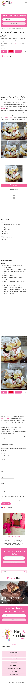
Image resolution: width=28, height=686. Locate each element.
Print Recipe (15, 185)
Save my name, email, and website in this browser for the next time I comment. (13, 492)
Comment (3, 459)
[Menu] (26, 3)
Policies (23, 682)
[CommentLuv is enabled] (8, 508)
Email (2, 477)
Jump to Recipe (7, 56)
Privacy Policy (16, 499)
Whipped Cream (7, 117)
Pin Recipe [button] (15, 189)
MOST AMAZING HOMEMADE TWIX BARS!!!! (13, 599)
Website (2, 483)
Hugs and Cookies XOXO (6, 3)
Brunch (14, 655)
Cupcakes (14, 674)
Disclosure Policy (17, 43)
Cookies (14, 671)
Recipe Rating (4, 453)
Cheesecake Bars (14, 668)
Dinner (14, 662)
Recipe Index (18, 682)
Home (9, 682)
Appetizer (14, 652)
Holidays (14, 665)
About (12, 682)
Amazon (3, 108)
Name (2, 471)
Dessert (21, 414)
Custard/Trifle (15, 414)
